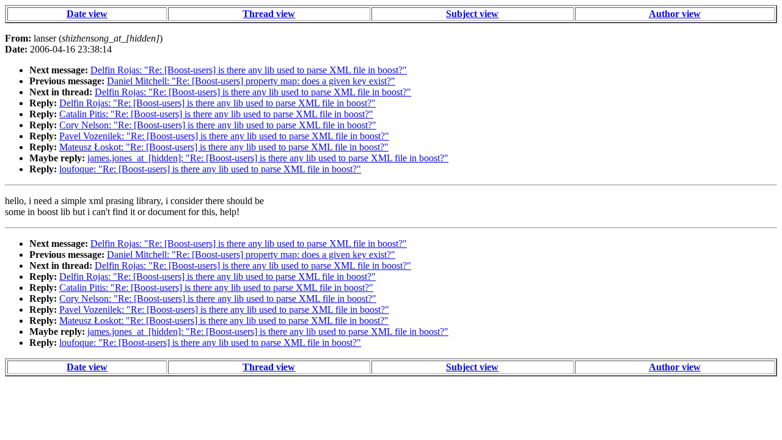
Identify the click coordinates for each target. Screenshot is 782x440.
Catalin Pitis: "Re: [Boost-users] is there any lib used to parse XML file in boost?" (216, 114)
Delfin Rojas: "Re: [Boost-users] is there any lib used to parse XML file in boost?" (248, 70)
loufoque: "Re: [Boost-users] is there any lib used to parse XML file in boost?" (210, 169)
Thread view (269, 14)
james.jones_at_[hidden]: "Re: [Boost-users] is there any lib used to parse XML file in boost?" (267, 158)
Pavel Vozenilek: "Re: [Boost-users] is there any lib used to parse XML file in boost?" (224, 136)
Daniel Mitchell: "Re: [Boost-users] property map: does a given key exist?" (251, 81)
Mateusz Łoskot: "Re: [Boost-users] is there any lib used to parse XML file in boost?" (224, 147)
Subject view (472, 14)
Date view (87, 14)
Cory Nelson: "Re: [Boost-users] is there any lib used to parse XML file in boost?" (217, 125)
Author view (675, 14)
